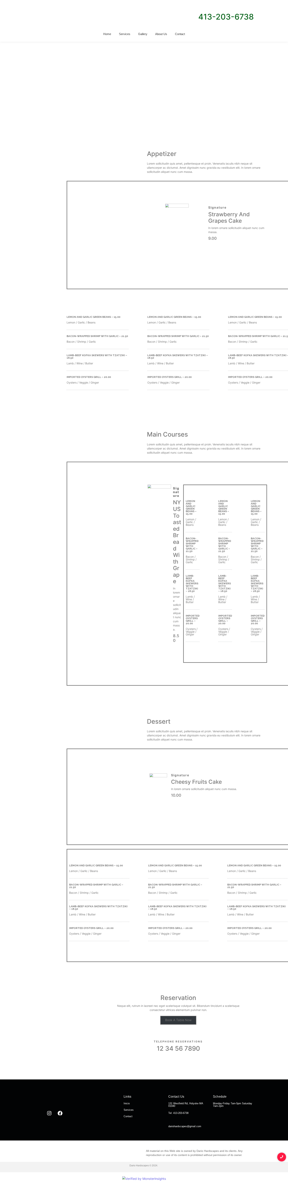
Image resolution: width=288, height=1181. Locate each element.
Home (107, 34)
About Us (161, 34)
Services (124, 34)
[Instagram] (49, 1113)
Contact (180, 34)
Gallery (142, 34)
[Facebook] (60, 1113)
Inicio (127, 1103)
